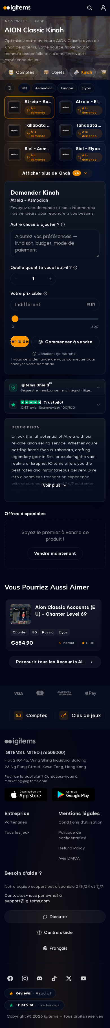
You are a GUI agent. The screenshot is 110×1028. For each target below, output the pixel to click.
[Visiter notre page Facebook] (10, 978)
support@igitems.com (27, 901)
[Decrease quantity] (16, 279)
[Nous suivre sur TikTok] (54, 978)
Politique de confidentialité (72, 835)
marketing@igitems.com (26, 781)
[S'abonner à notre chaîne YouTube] (83, 978)
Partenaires (16, 822)
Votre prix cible (26, 293)
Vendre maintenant (55, 553)
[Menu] (103, 8)
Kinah (39, 21)
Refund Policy (71, 848)
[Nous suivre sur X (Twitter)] (68, 978)
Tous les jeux (17, 832)
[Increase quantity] (50, 279)
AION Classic (16, 21)
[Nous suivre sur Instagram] (24, 978)
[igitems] (17, 8)
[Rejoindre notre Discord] (39, 978)
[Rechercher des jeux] (89, 8)
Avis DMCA (69, 858)
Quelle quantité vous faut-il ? (41, 267)
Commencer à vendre (69, 342)
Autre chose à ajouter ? (34, 224)
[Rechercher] (10, 88)
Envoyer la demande (19, 341)
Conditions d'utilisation (80, 822)
